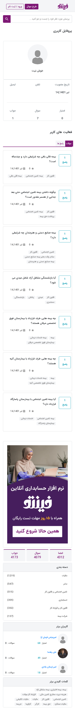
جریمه (18, 704)
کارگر (37, 704)
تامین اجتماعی (47, 252)
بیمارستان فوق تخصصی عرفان (41, 342)
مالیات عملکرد (60, 704)
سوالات (68, 144)
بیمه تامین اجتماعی (34, 176)
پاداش (31, 297)
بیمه (52, 338)
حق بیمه (46, 704)
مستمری (50, 302)
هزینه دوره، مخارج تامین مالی (53, 694)
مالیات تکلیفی (22, 699)
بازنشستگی (19, 297)
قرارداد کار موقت (29, 694)
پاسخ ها (60, 144)
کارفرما (28, 704)
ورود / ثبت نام (15, 7)
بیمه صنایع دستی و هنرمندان (41, 262)
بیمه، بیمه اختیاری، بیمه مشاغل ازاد (51, 690)
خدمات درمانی (27, 418)
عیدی (40, 297)
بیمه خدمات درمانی (38, 338)
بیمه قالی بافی (15, 176)
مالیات (35, 699)
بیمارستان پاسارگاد (46, 423)
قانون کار (50, 176)
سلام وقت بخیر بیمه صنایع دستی (39, 257)
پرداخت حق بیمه (47, 216)
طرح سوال (32, 7)
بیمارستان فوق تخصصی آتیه (42, 383)
